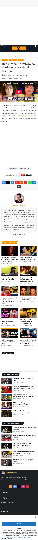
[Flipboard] (26, 175)
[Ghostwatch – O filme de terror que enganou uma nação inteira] (28, 333)
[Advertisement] (19, 26)
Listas (5, 507)
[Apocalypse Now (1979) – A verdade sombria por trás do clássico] (9, 251)
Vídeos (9, 56)
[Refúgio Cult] (19, 48)
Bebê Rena (13, 168)
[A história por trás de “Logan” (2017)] (6, 381)
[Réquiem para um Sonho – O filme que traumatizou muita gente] (9, 291)
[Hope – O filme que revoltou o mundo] (9, 271)
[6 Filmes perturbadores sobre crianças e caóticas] (9, 313)
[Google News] (11, 175)
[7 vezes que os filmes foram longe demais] (6, 438)
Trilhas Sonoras (8, 502)
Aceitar (19, 524)
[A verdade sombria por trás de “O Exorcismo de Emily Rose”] (6, 454)
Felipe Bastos (7, 75)
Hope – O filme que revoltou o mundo (7, 278)
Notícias (5, 60)
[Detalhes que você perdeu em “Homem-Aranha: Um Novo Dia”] (6, 389)
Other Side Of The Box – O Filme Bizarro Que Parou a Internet (28, 321)
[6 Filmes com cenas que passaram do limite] (6, 429)
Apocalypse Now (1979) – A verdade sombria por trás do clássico (9, 259)
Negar (19, 529)
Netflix (27, 105)
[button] (35, 517)
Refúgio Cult (15, 56)
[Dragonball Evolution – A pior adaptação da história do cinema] (28, 271)
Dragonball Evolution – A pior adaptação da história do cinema (28, 279)
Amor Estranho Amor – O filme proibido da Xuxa (28, 258)
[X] (18, 235)
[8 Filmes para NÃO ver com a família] (28, 291)
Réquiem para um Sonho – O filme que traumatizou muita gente (9, 300)
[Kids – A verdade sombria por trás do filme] (9, 333)
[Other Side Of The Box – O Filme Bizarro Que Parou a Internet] (28, 313)
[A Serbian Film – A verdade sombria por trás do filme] (6, 446)
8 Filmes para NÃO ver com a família (27, 299)
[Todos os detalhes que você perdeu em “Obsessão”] (6, 413)
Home (5, 56)
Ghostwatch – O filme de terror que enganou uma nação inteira (28, 341)
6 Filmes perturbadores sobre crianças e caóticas (9, 321)
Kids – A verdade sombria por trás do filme (8, 341)
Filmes (5, 498)
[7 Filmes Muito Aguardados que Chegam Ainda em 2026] (6, 405)
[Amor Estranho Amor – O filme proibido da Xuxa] (28, 251)
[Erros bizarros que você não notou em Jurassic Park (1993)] (6, 397)
